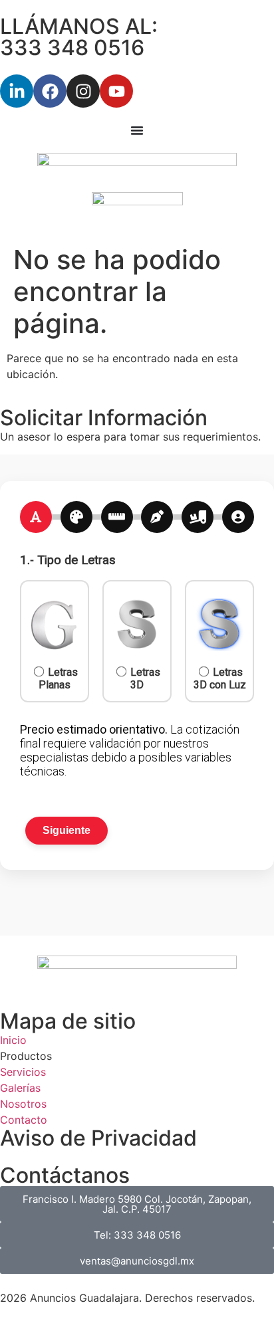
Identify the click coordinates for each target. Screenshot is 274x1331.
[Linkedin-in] (16, 91)
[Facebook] (50, 91)
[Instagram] (83, 91)
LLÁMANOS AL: (79, 26)
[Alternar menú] (137, 130)
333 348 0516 (72, 47)
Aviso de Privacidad (98, 1138)
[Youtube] (116, 91)
